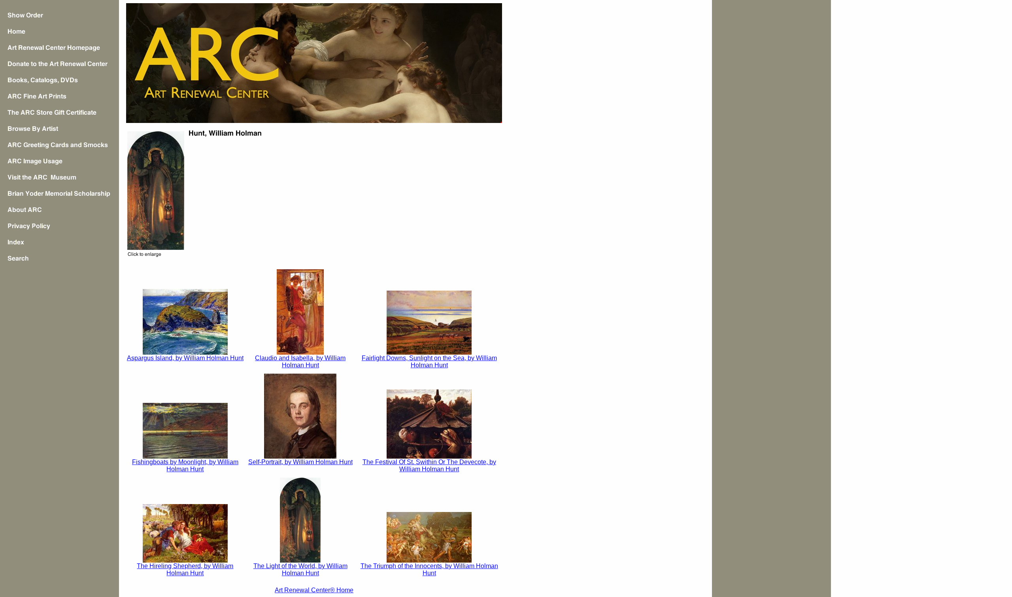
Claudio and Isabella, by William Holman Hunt (300, 361)
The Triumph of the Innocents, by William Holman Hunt (429, 569)
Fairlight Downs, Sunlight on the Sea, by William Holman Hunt (429, 361)
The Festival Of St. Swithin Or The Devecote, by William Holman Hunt (429, 465)
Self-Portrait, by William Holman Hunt (300, 462)
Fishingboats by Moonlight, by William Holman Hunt (185, 465)
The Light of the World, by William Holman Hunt (300, 569)
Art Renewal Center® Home (314, 590)
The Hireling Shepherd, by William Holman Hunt (185, 569)
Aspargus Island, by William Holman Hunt (185, 358)
